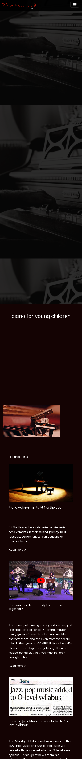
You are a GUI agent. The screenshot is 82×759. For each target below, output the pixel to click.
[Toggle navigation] (74, 5)
